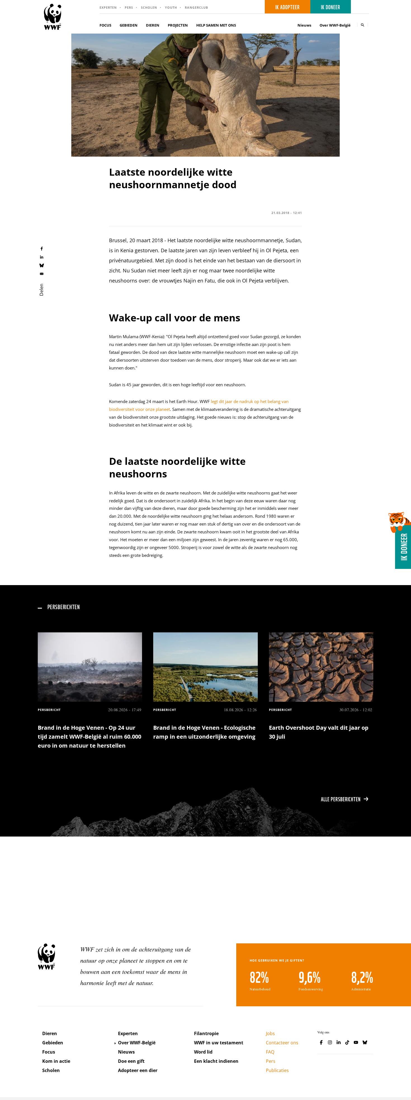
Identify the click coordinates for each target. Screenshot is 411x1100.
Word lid (203, 1052)
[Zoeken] (363, 25)
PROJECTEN (178, 25)
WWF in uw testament (218, 1043)
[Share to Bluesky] (41, 265)
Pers (129, 7)
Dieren (49, 1033)
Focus (48, 1052)
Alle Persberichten (341, 799)
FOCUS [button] (105, 25)
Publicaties (277, 1070)
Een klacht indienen (216, 1061)
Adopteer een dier (137, 1070)
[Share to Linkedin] (41, 257)
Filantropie (206, 1033)
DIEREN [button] (152, 25)
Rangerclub (196, 7)
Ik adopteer (287, 7)
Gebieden (52, 1043)
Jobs (270, 1033)
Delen (41, 290)
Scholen (149, 7)
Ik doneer (330, 7)
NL (361, 7)
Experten (108, 7)
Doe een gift (131, 1061)
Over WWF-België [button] (335, 25)
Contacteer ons (282, 1043)
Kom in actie (56, 1061)
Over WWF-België (136, 1043)
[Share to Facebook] (41, 248)
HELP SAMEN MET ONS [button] (216, 25)
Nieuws (304, 25)
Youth (171, 7)
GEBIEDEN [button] (129, 25)
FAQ (270, 1052)
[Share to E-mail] (41, 273)
